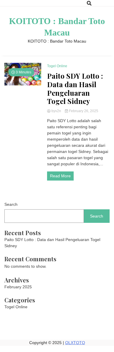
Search (11, 204)
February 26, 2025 (83, 111)
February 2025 (18, 286)
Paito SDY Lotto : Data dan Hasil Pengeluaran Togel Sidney (75, 88)
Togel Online (57, 66)
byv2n (56, 111)
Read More (60, 176)
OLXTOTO (75, 342)
